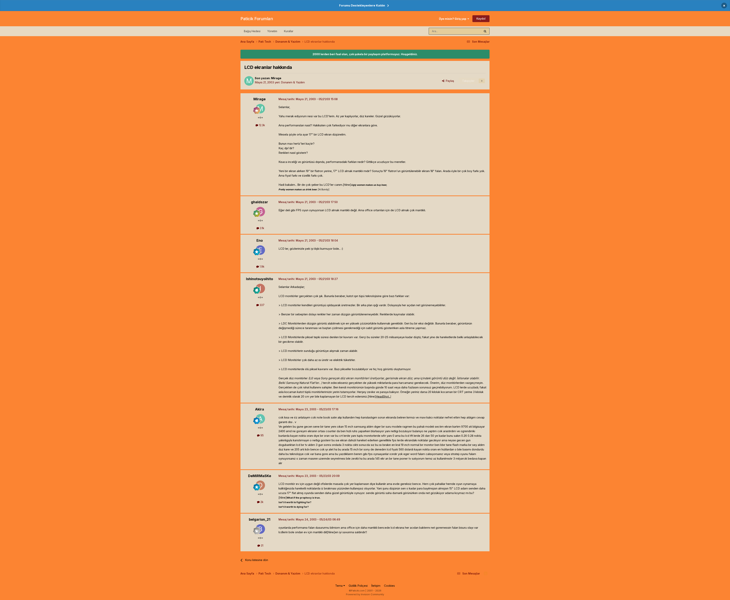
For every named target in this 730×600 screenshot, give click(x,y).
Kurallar (288, 31)
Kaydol (481, 18)
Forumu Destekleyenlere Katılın (362, 5)
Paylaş (449, 80)
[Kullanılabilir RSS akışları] (486, 573)
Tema (339, 585)
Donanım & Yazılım (293, 82)
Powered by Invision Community (365, 594)
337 (261, 305)
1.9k (261, 266)
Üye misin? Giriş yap (453, 18)
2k (261, 502)
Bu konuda (470, 31)
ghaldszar (259, 202)
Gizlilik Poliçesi (358, 585)
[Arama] (485, 31)
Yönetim (272, 31)
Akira (259, 409)
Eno (259, 240)
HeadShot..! (383, 396)
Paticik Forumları (256, 18)
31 (261, 545)
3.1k (261, 228)
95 (262, 435)
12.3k (261, 125)
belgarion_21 (259, 519)
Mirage (276, 78)
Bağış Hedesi (252, 31)
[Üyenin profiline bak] (249, 81)
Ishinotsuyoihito (259, 279)
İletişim (375, 585)
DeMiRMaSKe (259, 476)
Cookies (389, 585)
